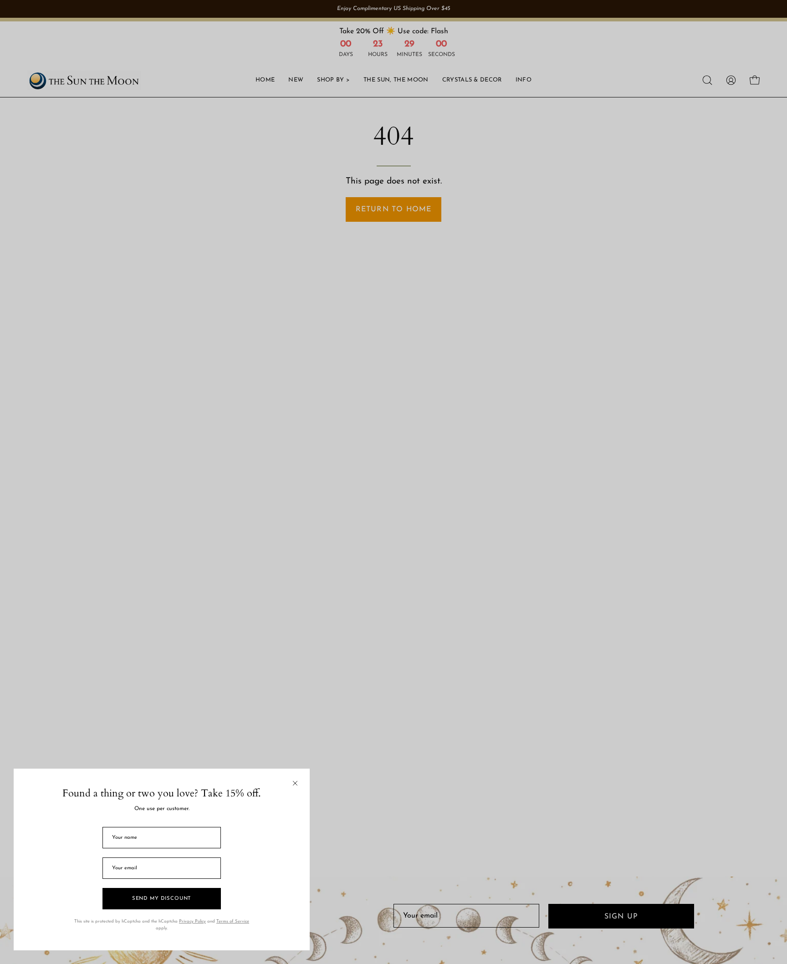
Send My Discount (161, 898)
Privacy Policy (192, 921)
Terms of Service (232, 921)
